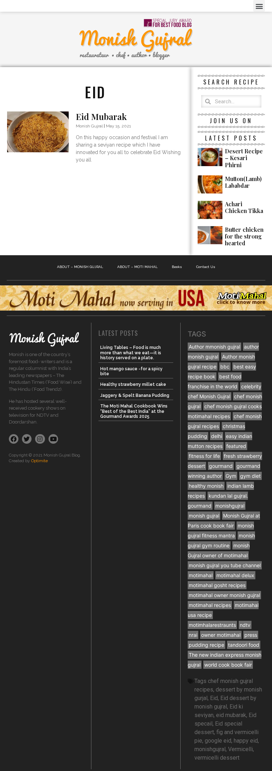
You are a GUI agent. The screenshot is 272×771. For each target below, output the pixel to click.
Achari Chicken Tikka (244, 207)
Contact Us (205, 267)
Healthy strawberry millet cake (133, 384)
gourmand (221, 466)
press (250, 635)
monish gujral (204, 516)
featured (236, 446)
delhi (216, 436)
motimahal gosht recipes (217, 585)
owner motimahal (220, 635)
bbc (225, 366)
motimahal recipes (210, 605)
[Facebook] (13, 439)
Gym (231, 476)
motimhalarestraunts (212, 625)
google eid (218, 740)
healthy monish (206, 486)
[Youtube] (53, 439)
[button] (259, 6)
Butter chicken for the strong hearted (244, 236)
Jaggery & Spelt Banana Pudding (134, 395)
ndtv (245, 625)
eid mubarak (231, 715)
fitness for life (204, 456)
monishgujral (229, 506)
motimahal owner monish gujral (224, 595)
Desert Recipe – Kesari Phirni (244, 157)
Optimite (39, 460)
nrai (193, 635)
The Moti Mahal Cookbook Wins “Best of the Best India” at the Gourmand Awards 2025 (134, 411)
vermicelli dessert (216, 757)
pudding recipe (206, 645)
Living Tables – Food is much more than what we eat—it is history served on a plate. (130, 352)
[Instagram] (40, 439)
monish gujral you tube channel (225, 565)
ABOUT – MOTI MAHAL (137, 267)
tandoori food (243, 645)
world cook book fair (228, 665)
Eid (214, 698)
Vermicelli (240, 749)
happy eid (246, 740)
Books (177, 267)
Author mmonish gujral (214, 347)
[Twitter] (27, 439)
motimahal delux (235, 575)
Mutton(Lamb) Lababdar (243, 182)
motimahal (200, 575)
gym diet (250, 476)
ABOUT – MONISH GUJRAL (80, 267)
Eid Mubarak (101, 116)
